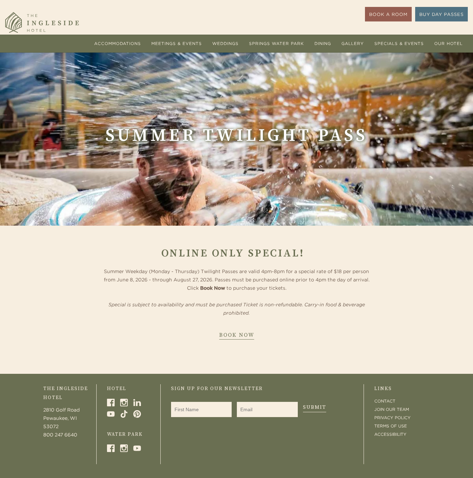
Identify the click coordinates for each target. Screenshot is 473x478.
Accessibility (390, 434)
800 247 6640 (60, 435)
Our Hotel (448, 43)
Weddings (225, 43)
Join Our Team (391, 409)
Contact (384, 401)
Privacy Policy (392, 417)
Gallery (352, 43)
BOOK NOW (236, 336)
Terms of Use (390, 426)
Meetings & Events (176, 43)
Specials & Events (399, 43)
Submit (314, 407)
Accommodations (117, 43)
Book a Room (388, 14)
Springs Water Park (276, 43)
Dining (322, 43)
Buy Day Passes (441, 14)
